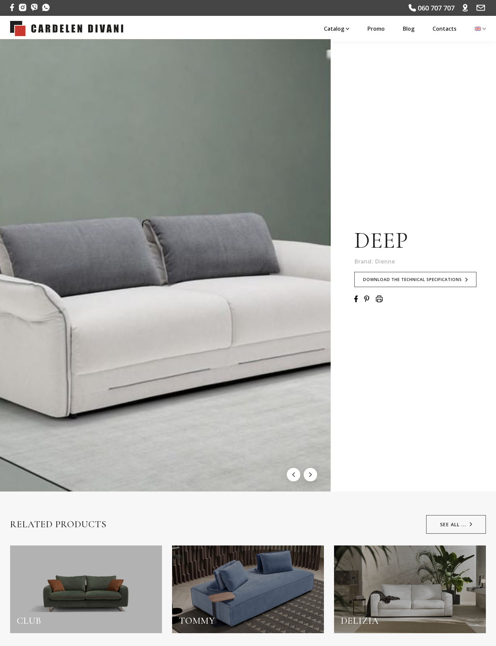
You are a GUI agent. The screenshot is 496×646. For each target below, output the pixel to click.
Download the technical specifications (412, 279)
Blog (408, 28)
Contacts (445, 28)
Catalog (334, 28)
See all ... (453, 524)
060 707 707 (435, 7)
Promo (376, 28)
